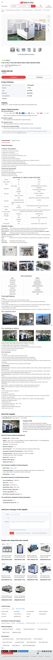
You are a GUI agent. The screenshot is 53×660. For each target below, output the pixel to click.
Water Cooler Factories (7, 642)
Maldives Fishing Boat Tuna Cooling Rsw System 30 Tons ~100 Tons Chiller (32, 557)
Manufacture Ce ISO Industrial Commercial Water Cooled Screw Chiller (7, 577)
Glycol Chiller (16, 611)
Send (12, 533)
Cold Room (3, 614)
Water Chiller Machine (31, 642)
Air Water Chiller (5, 645)
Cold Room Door (17, 614)
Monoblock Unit (17, 616)
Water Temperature (38, 639)
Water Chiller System (43, 642)
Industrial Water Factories (8, 639)
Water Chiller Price (16, 645)
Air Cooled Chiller (30, 611)
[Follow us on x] (44, 651)
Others (27, 616)
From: (7, 514)
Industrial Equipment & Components (13, 10)
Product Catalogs (21, 608)
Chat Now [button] (40, 77)
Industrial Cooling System (29, 629)
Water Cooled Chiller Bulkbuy (29, 645)
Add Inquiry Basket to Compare (26, 54)
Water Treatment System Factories (23, 639)
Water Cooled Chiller (43, 611)
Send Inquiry (13, 77)
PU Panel (28, 614)
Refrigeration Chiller (16, 632)
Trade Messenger (23, 651)
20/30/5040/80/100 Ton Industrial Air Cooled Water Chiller (7, 597)
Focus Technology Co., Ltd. (17, 656)
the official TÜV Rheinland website (41, 416)
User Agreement (34, 656)
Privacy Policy (47, 656)
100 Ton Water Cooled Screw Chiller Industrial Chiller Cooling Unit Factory (46, 577)
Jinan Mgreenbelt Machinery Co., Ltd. (13, 65)
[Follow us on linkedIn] (38, 653)
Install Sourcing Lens (8, 653)
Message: (7, 521)
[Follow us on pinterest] (50, 651)
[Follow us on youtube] (48, 651)
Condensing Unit (42, 614)
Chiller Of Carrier (5, 632)
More (2, 648)
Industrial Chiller (37, 10)
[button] (2, 2)
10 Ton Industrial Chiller (42, 629)
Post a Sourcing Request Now (40, 533)
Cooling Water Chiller (19, 642)
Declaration (41, 656)
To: (8, 518)
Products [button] (14, 6)
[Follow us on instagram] (46, 651)
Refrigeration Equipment (27, 10)
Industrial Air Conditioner (7, 629)
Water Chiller (14, 468)
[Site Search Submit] (33, 6)
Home (2, 10)
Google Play (13, 651)
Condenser (18, 629)
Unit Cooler (3, 616)
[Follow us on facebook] (42, 651)
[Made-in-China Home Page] (26, 2)
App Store (5, 651)
